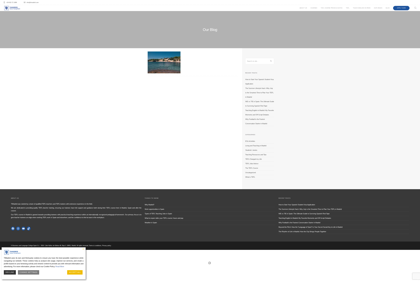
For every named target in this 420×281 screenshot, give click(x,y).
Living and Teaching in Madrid (255, 146)
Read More (59, 266)
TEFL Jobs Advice (251, 163)
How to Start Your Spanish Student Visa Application (297, 205)
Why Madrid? (149, 205)
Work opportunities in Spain (154, 209)
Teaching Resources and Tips (255, 155)
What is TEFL (250, 177)
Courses (314, 8)
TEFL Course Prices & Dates (331, 8)
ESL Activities (250, 141)
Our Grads (378, 8)
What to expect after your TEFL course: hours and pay (164, 218)
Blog (388, 8)
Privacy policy (106, 245)
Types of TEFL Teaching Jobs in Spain (158, 214)
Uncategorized (250, 172)
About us (303, 8)
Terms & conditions (95, 245)
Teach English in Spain (361, 8)
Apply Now (401, 8)
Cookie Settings (28, 272)
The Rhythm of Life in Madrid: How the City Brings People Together (302, 231)
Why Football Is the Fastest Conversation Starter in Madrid (299, 223)
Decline (10, 272)
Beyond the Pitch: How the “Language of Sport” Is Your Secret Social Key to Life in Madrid (310, 227)
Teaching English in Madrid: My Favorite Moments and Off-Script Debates (305, 218)
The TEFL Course (251, 168)
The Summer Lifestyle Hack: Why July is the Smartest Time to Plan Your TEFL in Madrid (259, 92)
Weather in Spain (151, 223)
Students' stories (251, 150)
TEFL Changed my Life (253, 159)
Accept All (75, 272)
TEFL (347, 8)
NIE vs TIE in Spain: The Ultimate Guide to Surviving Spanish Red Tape (304, 214)
